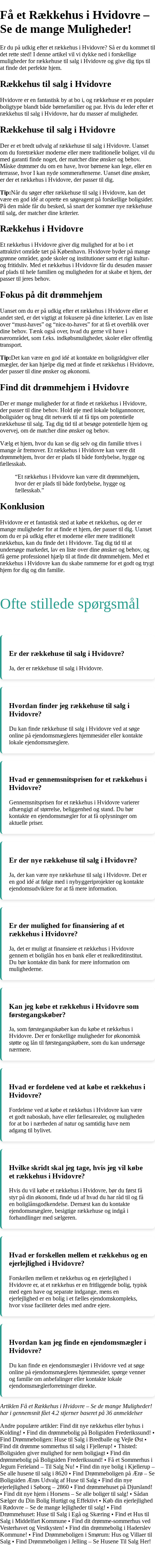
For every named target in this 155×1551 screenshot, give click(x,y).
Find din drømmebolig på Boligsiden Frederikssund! (89, 1432)
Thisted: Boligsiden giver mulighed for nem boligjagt (68, 1449)
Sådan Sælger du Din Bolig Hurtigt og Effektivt (74, 1497)
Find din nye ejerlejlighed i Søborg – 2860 (66, 1483)
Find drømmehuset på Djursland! (113, 1487)
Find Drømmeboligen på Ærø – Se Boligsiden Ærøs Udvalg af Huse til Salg (77, 1476)
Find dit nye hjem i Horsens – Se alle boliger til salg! (66, 1494)
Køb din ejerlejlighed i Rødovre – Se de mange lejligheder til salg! (76, 1504)
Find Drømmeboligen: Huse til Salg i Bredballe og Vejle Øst (71, 1439)
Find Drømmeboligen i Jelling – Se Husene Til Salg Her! (83, 1541)
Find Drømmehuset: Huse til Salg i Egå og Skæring (61, 1510)
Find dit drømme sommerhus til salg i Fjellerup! (56, 1446)
